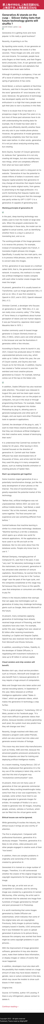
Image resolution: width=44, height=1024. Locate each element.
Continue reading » (10, 1006)
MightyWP (24, 1021)
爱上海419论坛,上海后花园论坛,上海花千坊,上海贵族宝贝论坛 (21, 6)
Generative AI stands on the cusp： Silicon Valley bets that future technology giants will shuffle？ (21, 19)
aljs (20, 27)
